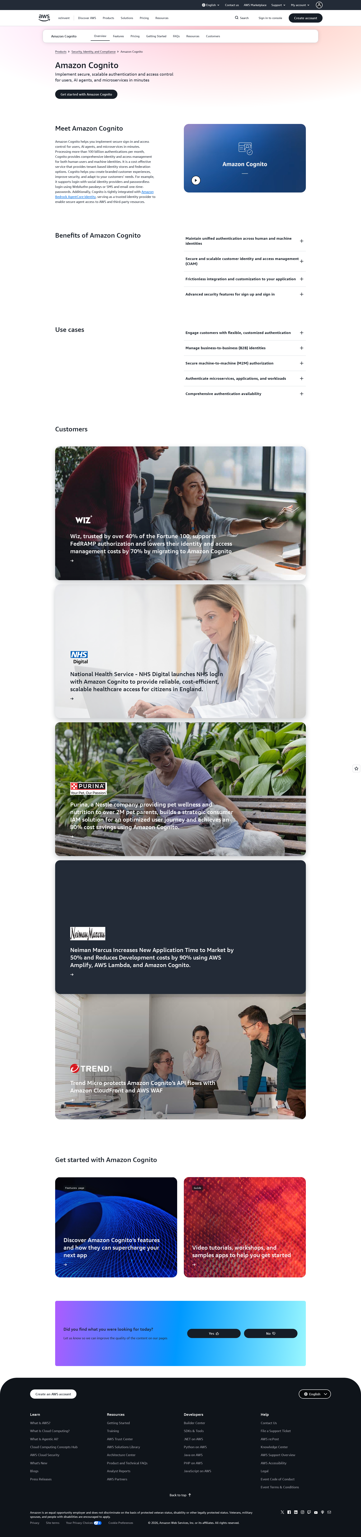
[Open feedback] (356, 768)
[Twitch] (309, 1512)
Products (60, 51)
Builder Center (194, 1423)
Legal (265, 1471)
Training (113, 1431)
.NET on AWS (193, 1439)
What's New (38, 1463)
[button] (87, 18)
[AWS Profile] (319, 5)
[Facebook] (289, 1512)
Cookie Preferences (120, 1522)
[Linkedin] (295, 1512)
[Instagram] (302, 1512)
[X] (282, 1512)
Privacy (34, 1522)
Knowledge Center (274, 1447)
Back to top (178, 1495)
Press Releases (41, 1479)
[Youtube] (316, 1512)
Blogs (34, 1471)
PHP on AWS (193, 1463)
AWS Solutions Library (123, 1447)
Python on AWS (195, 1447)
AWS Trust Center (120, 1439)
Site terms (52, 1522)
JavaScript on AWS (197, 1471)
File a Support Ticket (276, 1431)
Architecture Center (121, 1455)
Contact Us (269, 1423)
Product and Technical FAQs (127, 1463)
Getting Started (118, 1423)
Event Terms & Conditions (280, 1487)
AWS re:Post (270, 1439)
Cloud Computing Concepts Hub (54, 1447)
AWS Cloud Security (44, 1455)
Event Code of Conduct (278, 1479)
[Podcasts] (322, 1512)
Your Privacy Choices (79, 1522)
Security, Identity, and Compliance (93, 51)
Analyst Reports (118, 1471)
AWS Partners (117, 1479)
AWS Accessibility (273, 1463)
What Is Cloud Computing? (50, 1431)
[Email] (329, 1512)
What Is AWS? (40, 1423)
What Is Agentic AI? (44, 1439)
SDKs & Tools (194, 1431)
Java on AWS (193, 1455)
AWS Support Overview (278, 1455)
